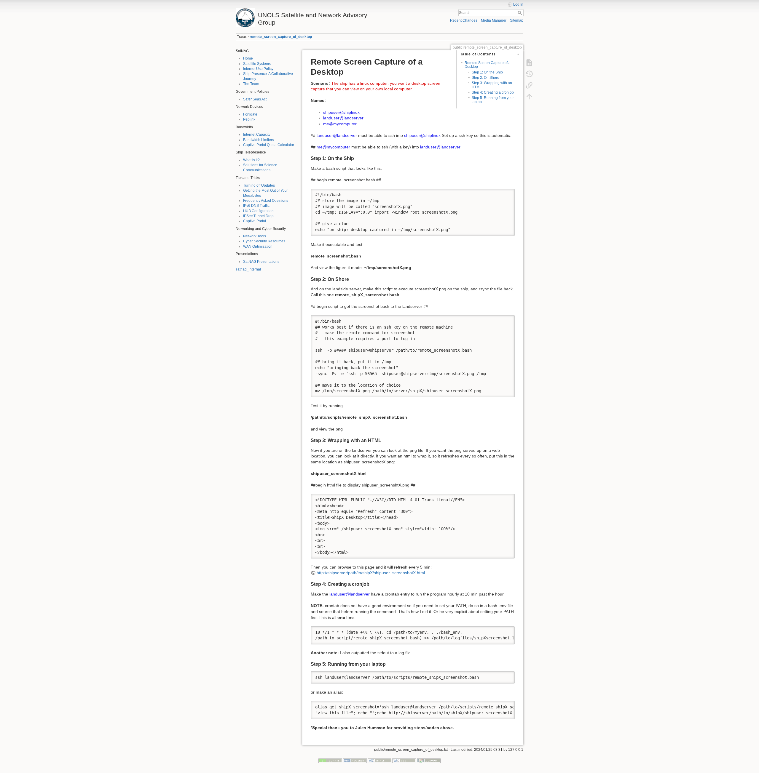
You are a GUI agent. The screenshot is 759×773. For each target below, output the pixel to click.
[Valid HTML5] (379, 760)
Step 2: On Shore (485, 78)
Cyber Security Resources (264, 241)
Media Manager (493, 20)
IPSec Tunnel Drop (258, 216)
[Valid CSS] (404, 760)
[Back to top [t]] (529, 96)
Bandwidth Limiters (258, 140)
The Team (251, 84)
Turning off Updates (259, 185)
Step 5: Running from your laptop (493, 100)
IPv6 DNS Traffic (256, 206)
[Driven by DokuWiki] (429, 760)
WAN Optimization (257, 246)
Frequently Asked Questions (265, 201)
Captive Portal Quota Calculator (268, 145)
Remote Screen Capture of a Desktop (488, 65)
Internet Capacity (256, 134)
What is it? (251, 160)
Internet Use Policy (258, 69)
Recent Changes (463, 20)
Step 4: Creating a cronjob (493, 92)
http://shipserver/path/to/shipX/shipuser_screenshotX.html (371, 572)
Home (248, 58)
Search (520, 13)
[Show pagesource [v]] (529, 62)
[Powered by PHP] (355, 760)
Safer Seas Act (255, 99)
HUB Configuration (258, 211)
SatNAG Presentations (261, 262)
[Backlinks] (529, 85)
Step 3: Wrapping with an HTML (492, 85)
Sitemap (516, 20)
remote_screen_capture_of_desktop (281, 37)
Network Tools (254, 236)
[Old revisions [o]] (529, 74)
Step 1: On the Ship (487, 72)
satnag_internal (248, 269)
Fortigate (250, 114)
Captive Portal (254, 221)
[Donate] (330, 760)
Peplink (249, 119)
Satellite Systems (257, 64)
